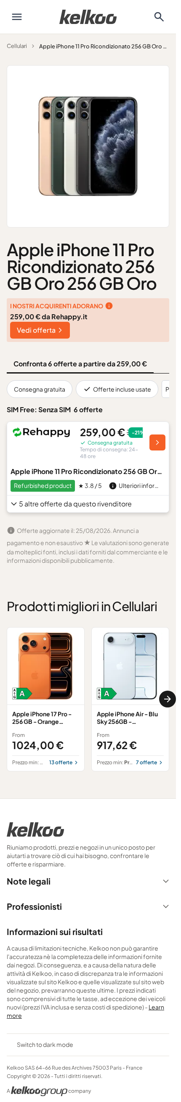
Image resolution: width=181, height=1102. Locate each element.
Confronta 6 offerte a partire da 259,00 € (80, 363)
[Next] (167, 699)
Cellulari (17, 45)
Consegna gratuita (39, 389)
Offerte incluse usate (122, 389)
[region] (88, 699)
